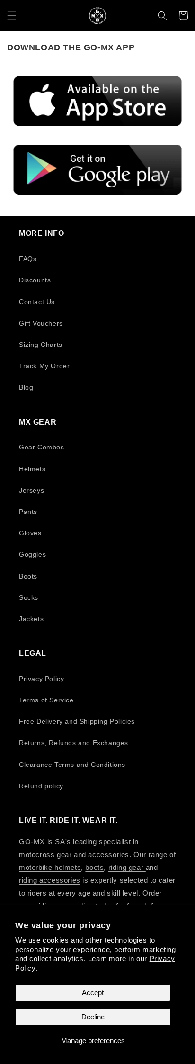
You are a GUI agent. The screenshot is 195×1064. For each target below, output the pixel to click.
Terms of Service (46, 700)
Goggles (32, 554)
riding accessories (49, 880)
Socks (28, 597)
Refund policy (41, 786)
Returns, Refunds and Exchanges (73, 743)
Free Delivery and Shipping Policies (77, 721)
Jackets (31, 619)
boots (94, 867)
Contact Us (37, 302)
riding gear (127, 867)
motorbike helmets (50, 867)
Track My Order (44, 366)
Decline (93, 1017)
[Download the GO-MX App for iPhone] (97, 100)
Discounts (35, 280)
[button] (11, 15)
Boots (28, 576)
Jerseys (31, 490)
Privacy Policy (41, 678)
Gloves (30, 533)
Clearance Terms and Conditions (72, 764)
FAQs (27, 258)
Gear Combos (41, 447)
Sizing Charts (40, 344)
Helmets (32, 469)
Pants (28, 511)
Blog (26, 387)
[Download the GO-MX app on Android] (97, 169)
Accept (93, 993)
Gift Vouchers (41, 323)
